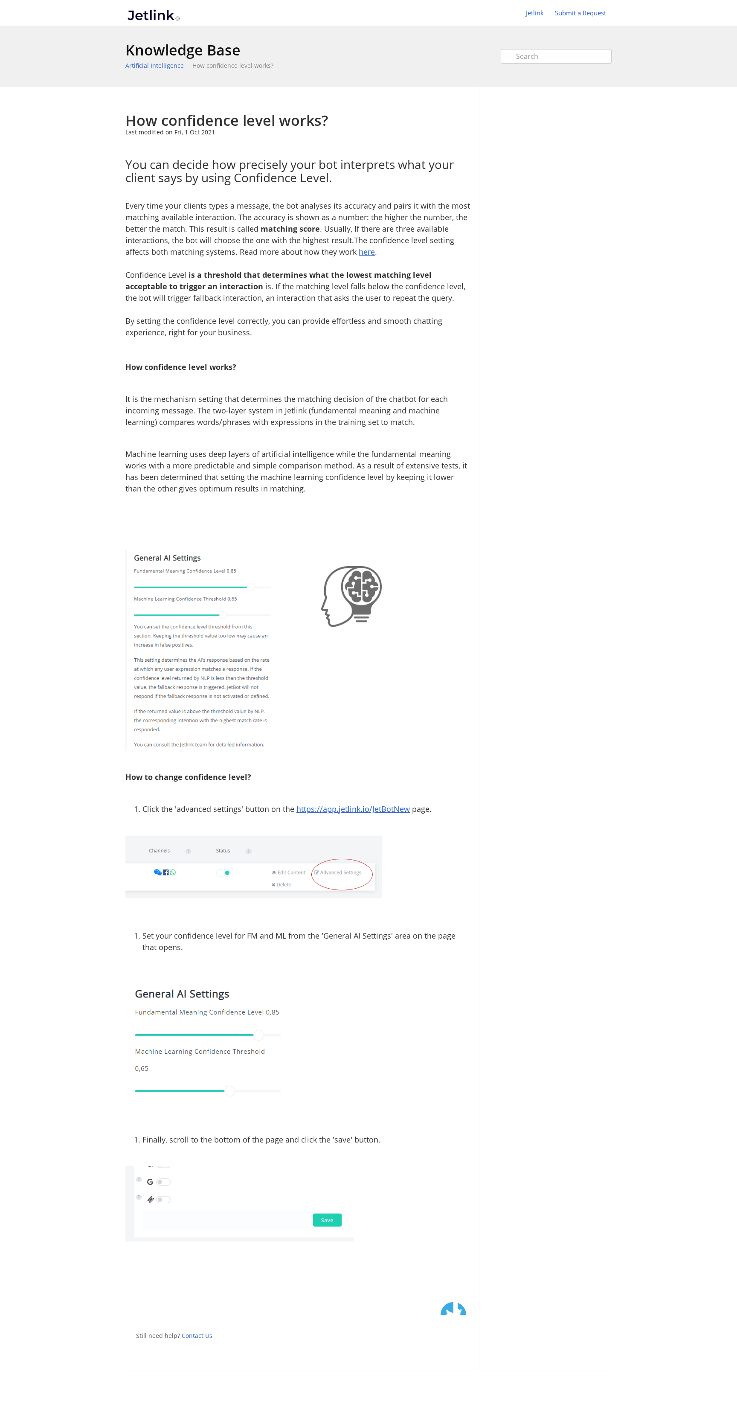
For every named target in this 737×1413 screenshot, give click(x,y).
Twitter (447, 1308)
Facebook (464, 1308)
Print (441, 99)
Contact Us (197, 1336)
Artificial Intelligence (154, 65)
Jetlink (535, 13)
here (367, 252)
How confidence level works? (232, 65)
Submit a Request (580, 13)
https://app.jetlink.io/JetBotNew (353, 809)
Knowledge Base (183, 50)
